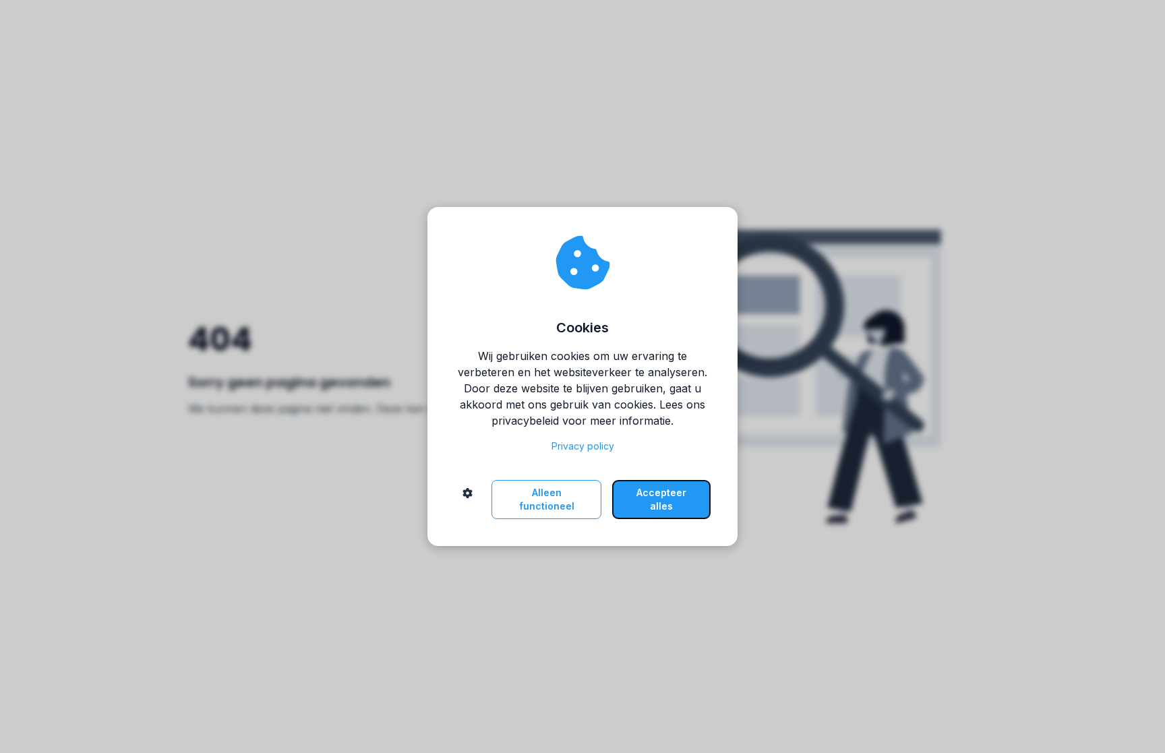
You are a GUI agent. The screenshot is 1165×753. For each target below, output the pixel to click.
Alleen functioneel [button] (546, 499)
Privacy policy (582, 446)
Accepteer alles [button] (661, 499)
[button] (467, 499)
